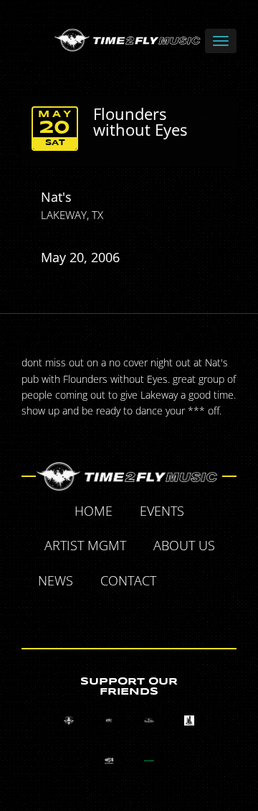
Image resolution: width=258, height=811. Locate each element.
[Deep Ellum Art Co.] (149, 720)
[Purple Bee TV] (69, 720)
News (55, 580)
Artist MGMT (85, 545)
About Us (184, 545)
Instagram (146, 615)
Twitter (219, 582)
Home (94, 510)
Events (162, 510)
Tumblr (113, 615)
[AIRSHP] (109, 761)
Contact (128, 580)
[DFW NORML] (149, 761)
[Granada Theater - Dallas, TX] (189, 720)
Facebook (186, 582)
